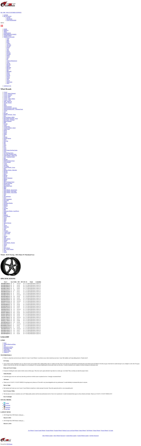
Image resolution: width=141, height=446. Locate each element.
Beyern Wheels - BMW (9, 117)
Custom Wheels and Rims (10, 344)
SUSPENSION (7, 33)
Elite (5, 143)
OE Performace (7, 196)
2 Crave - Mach (7, 96)
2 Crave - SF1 (7, 97)
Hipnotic (6, 159)
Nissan (8, 72)
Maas (5, 168)
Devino (5, 131)
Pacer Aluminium (8, 199)
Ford (7, 49)
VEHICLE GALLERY (9, 37)
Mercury (8, 68)
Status (5, 220)
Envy (5, 146)
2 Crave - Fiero (7, 100)
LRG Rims (6, 166)
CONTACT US (7, 86)
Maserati (8, 64)
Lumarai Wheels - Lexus (9, 167)
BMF (5, 122)
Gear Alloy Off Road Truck (10, 154)
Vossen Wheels (104, 430)
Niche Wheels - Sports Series (10, 190)
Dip (4, 135)
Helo (5, 158)
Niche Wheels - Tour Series (10, 191)
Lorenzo (5, 164)
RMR (5, 213)
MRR (5, 188)
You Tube (7, 409)
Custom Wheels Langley (83, 435)
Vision (5, 245)
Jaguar (7, 56)
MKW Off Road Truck (9, 182)
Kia (7, 59)
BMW (7, 41)
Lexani (5, 163)
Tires (5, 345)
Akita (5, 104)
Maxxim (5, 171)
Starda (5, 219)
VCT (5, 234)
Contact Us (6, 352)
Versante (5, 240)
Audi (7, 39)
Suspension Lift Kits (8, 347)
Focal (5, 147)
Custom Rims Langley (71, 435)
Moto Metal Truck (8, 186)
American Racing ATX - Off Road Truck (13, 109)
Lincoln (8, 63)
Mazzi (5, 174)
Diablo (5, 133)
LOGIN (8, 17)
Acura (7, 38)
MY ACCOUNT (7, 16)
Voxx (5, 246)
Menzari (5, 175)
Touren (5, 225)
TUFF (5, 228)
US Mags (6, 230)
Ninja (5, 193)
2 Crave (5, 92)
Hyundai (8, 54)
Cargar (5, 125)
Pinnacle (5, 204)
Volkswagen (9, 82)
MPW (5, 187)
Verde (5, 237)
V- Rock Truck (7, 232)
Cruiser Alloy (7, 129)
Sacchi (5, 217)
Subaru (8, 76)
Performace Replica (8, 203)
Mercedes (8, 67)
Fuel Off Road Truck (8, 153)
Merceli (5, 176)
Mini (7, 70)
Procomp (6, 208)
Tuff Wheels (89, 430)
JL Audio (111, 430)
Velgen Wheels (96, 430)
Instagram (7, 407)
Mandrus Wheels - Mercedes (10, 170)
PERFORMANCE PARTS (10, 34)
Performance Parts (8, 348)
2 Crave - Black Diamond (9, 93)
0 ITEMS (6, 15)
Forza (5, 151)
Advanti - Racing (8, 102)
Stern (5, 221)
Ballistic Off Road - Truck (10, 114)
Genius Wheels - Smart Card (10, 155)
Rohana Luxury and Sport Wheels (70, 430)
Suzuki (8, 78)
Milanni (5, 179)
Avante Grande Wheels (39, 430)
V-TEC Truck (7, 233)
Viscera (5, 244)
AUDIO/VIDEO (7, 35)
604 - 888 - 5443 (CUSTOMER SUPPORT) (11, 12)
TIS (4, 224)
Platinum (6, 205)
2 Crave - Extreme (8, 94)
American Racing (8, 106)
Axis (5, 112)
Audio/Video (7, 349)
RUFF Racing (7, 216)
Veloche (5, 236)
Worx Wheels (7, 248)
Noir (5, 195)
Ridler (5, 212)
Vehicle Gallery (7, 351)
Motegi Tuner (7, 184)
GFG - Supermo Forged (9, 156)
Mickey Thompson (8, 178)
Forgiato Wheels (58, 430)
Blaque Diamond (7, 121)
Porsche (8, 75)
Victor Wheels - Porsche (9, 242)
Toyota (8, 80)
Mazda (8, 66)
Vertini (5, 241)
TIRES (5, 31)
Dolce (5, 139)
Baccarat (6, 113)
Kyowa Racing (7, 162)
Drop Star (6, 141)
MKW (5, 180)
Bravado (5, 123)
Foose (5, 149)
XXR (5, 250)
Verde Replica (7, 238)
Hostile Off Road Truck (9, 160)
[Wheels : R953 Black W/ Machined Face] (11, 275)
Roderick (6, 215)
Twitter (7, 403)
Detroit (5, 130)
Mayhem (6, 172)
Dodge (8, 47)
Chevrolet (8, 45)
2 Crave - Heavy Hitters (9, 98)
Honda (8, 51)
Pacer (5, 197)
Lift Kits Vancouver (94, 435)
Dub (5, 142)
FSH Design (9, 444)
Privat (5, 207)
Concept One (7, 126)
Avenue (5, 110)
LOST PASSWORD (11, 20)
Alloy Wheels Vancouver (59, 435)
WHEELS (6, 30)
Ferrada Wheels (49, 430)
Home (5, 343)
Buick (7, 42)
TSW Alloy (6, 227)
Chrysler (8, 46)
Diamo (5, 134)
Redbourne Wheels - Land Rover (11, 211)
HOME (5, 29)
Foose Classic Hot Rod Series (10, 150)
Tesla (7, 79)
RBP (5, 209)
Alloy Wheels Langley (47, 435)
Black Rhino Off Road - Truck (11, 118)
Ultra (5, 229)
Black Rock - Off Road (9, 120)
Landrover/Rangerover (11, 60)
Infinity (8, 55)
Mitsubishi (8, 71)
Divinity (5, 137)
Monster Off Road (8, 183)
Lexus (7, 62)
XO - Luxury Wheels (8, 249)
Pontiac (8, 74)
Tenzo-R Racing (7, 223)
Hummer (8, 53)
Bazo (5, 116)
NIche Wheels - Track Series (10, 192)
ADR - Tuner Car (8, 101)
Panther (5, 201)
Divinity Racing (7, 138)
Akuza (5, 105)
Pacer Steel (6, 200)
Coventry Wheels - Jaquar (10, 127)
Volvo (7, 83)
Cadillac (8, 43)
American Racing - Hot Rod (10, 108)
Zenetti (5, 252)
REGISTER (9, 19)
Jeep (7, 58)
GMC (7, 50)
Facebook (7, 405)
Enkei (5, 145)
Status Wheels (82, 430)
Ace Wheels (31, 430)
